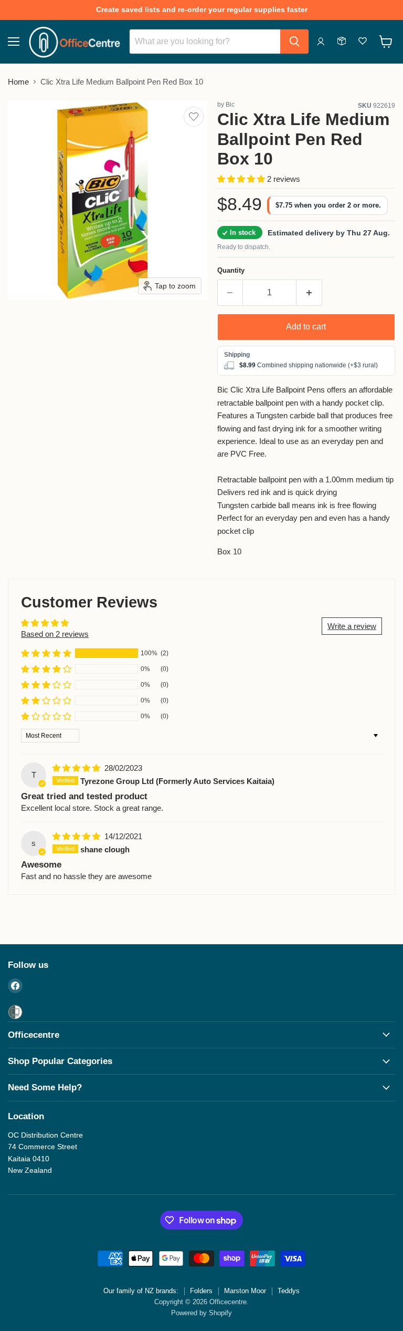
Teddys (289, 1291)
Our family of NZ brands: (140, 1291)
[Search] (294, 41)
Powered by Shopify (201, 1313)
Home (18, 81)
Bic (230, 104)
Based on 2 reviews (55, 634)
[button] (242, 178)
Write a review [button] (351, 626)
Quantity (231, 270)
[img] (77, 767)
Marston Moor (245, 1291)
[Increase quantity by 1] (309, 293)
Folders (201, 1291)
